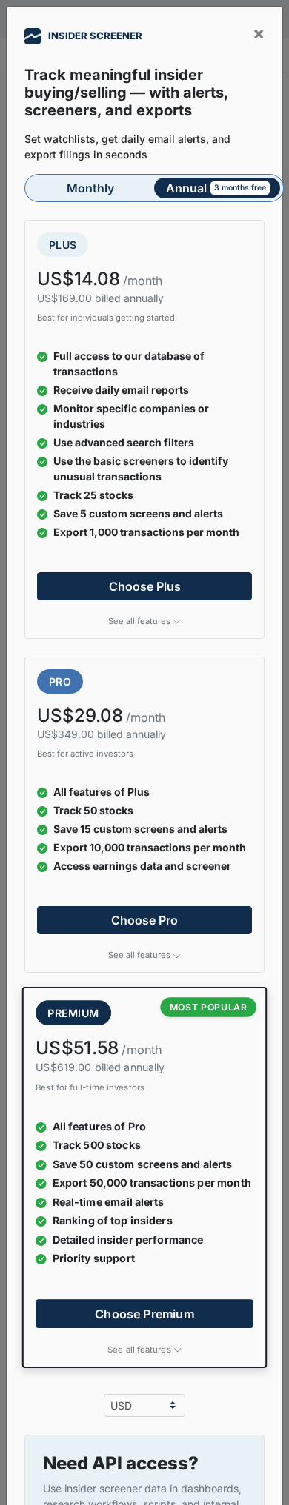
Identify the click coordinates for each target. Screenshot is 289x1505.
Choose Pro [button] (144, 920)
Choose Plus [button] (145, 586)
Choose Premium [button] (144, 1313)
